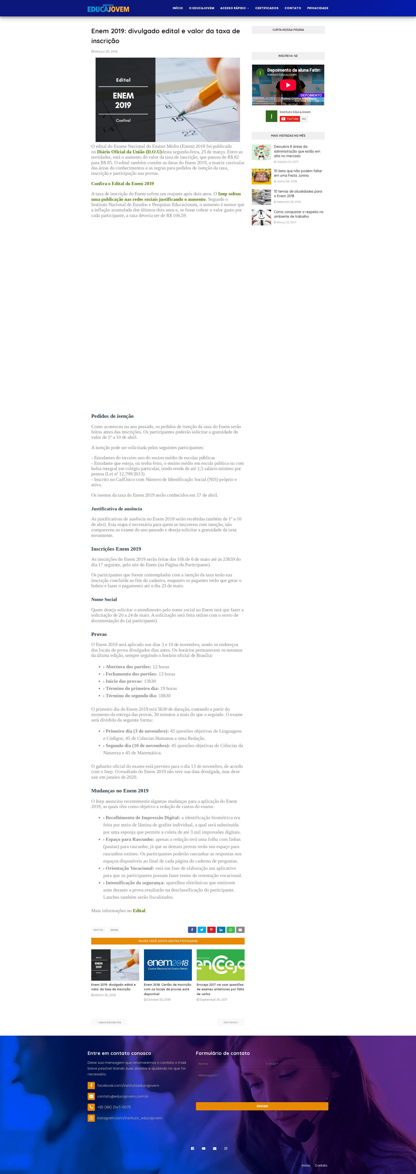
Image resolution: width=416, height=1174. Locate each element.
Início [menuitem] (178, 8)
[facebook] (192, 1148)
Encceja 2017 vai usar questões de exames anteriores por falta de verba (220, 989)
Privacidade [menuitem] (317, 8)
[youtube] (204, 1148)
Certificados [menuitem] (267, 8)
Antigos (230, 1022)
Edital (98, 930)
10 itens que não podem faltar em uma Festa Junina (298, 173)
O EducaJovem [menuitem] (201, 8)
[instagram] (226, 1148)
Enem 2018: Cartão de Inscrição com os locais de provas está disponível (167, 989)
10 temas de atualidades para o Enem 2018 (298, 193)
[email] (215, 1148)
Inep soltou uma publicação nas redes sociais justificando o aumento (166, 196)
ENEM (114, 930)
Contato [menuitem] (293, 8)
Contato (321, 1165)
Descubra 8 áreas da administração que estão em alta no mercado (297, 151)
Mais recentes (110, 1022)
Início (306, 1165)
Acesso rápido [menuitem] (233, 8)
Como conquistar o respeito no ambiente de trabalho (299, 214)
